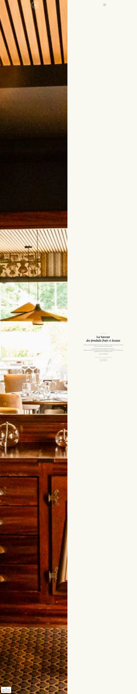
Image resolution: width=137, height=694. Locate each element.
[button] (104, 5)
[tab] (34, 692)
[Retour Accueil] (35, 5)
